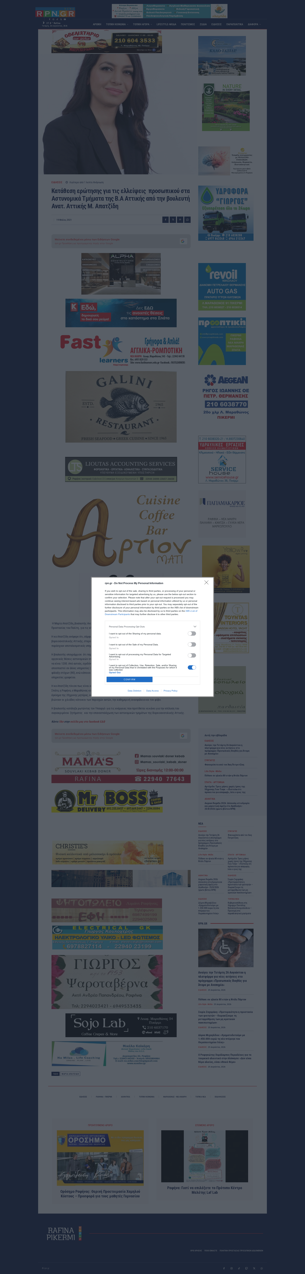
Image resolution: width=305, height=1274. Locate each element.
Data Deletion (134, 690)
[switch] (192, 633)
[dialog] (152, 637)
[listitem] (152, 626)
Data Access (152, 690)
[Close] (207, 583)
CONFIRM (130, 679)
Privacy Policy (170, 690)
